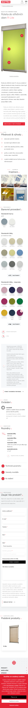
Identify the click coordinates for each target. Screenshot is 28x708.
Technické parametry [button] (13, 466)
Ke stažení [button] (9, 478)
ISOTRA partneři (7, 551)
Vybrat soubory (14, 562)
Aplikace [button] (3, 673)
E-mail (4, 519)
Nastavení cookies (14, 705)
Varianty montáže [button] (12, 472)
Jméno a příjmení (7, 511)
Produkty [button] (4, 668)
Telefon (4, 527)
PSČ (4, 535)
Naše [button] (4, 670)
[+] (21, 35)
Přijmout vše (14, 697)
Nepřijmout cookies (14, 701)
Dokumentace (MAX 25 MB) (10, 559)
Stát (4, 543)
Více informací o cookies (12, 685)
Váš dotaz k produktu (8, 567)
